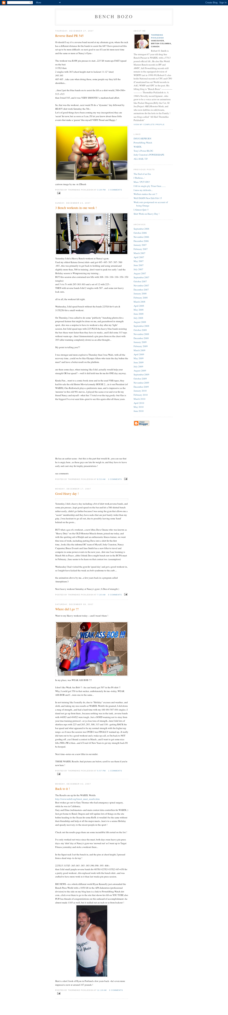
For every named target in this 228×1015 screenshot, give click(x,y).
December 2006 (141, 241)
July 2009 (138, 366)
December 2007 (141, 289)
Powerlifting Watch (143, 142)
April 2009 (139, 354)
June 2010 (139, 411)
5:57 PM (101, 771)
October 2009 (140, 378)
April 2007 (139, 257)
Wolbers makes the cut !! (145, 194)
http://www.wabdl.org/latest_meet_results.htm (77, 799)
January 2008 (140, 293)
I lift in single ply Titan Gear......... (150, 186)
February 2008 (141, 297)
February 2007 (141, 249)
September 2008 (141, 325)
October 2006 (140, 232)
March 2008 (139, 301)
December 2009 (141, 386)
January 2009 (140, 342)
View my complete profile (149, 124)
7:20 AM (101, 595)
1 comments (115, 771)
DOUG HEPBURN (142, 138)
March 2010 (139, 398)
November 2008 (141, 334)
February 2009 (141, 346)
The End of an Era (142, 173)
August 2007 (140, 273)
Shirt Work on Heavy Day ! (146, 213)
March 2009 (139, 350)
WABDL (138, 146)
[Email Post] (58, 193)
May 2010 (139, 406)
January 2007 (140, 244)
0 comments (115, 595)
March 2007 (139, 253)
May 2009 (139, 358)
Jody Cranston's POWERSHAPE (149, 154)
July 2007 (138, 269)
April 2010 (139, 403)
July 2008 (138, 317)
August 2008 (140, 322)
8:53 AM (101, 479)
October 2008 (140, 330)
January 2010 (140, 390)
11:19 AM (101, 990)
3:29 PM (101, 190)
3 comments (115, 190)
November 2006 (141, 236)
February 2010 (141, 394)
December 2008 (141, 338)
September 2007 (141, 277)
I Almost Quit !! (141, 209)
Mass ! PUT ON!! (142, 181)
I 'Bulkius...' (139, 177)
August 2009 (140, 370)
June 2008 (139, 313)
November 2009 (141, 382)
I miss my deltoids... (143, 190)
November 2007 (141, 285)
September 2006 (141, 228)
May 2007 (139, 261)
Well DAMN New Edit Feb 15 (148, 198)
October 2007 (140, 281)
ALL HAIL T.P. (141, 158)
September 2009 (141, 374)
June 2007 (139, 265)
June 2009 (139, 362)
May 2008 (139, 309)
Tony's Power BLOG (143, 150)
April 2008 (139, 305)
